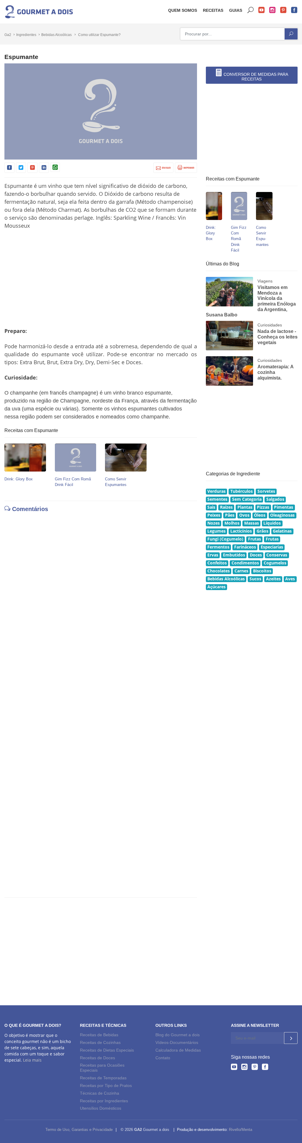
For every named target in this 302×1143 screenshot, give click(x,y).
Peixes (213, 515)
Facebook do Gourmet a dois (294, 10)
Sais (211, 507)
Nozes (213, 523)
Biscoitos (262, 571)
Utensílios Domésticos (100, 1108)
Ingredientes (26, 35)
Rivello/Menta (240, 1129)
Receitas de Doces (97, 1057)
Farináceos (245, 547)
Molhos (231, 523)
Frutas (254, 539)
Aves (290, 579)
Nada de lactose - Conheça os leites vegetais (277, 337)
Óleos (259, 515)
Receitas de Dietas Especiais (107, 1050)
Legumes (216, 531)
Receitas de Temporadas (103, 1077)
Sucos (255, 579)
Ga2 (7, 35)
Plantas (244, 507)
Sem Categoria (247, 499)
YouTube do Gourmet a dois (261, 10)
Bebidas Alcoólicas (56, 35)
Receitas (213, 10)
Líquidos (272, 523)
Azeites (273, 579)
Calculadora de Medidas (178, 1050)
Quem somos (182, 10)
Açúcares (216, 586)
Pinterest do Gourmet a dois (283, 10)
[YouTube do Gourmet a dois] (234, 1068)
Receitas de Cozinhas (100, 1042)
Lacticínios (241, 531)
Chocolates (218, 571)
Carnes (241, 571)
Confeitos (217, 563)
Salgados (275, 499)
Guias (235, 10)
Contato (162, 1057)
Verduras (216, 491)
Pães (229, 515)
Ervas (212, 555)
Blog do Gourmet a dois (177, 1034)
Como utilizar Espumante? (99, 35)
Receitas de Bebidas (99, 1034)
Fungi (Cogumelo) (225, 539)
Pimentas (283, 507)
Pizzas (263, 507)
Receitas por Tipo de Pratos (106, 1085)
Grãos (262, 531)
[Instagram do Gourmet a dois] (244, 1068)
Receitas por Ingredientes (104, 1100)
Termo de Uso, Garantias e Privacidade (79, 1129)
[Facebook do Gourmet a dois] (265, 1068)
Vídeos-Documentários (176, 1042)
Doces (256, 555)
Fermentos (218, 547)
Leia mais (32, 1060)
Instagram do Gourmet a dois (272, 10)
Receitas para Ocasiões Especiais (102, 1068)
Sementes (217, 499)
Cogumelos (275, 563)
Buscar (250, 10)
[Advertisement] (101, 278)
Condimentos (245, 563)
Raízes (226, 507)
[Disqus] (100, 596)
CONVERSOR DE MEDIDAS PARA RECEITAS (255, 76)
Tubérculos (241, 491)
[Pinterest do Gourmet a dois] (255, 1068)
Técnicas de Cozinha (99, 1093)
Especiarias (272, 547)
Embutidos (234, 555)
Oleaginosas (282, 515)
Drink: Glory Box (18, 479)
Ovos (244, 515)
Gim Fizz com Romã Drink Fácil (239, 238)
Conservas (276, 555)
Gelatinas (282, 531)
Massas (251, 523)
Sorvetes (266, 491)
